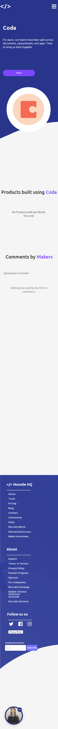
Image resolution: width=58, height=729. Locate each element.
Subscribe (32, 648)
